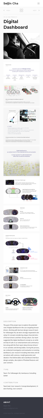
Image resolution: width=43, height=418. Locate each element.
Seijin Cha (10, 3)
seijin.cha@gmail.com (10, 408)
